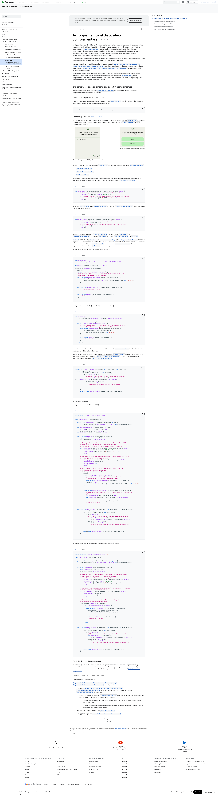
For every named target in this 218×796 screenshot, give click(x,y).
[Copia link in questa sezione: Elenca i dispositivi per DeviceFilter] (104, 117)
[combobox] (171, 2)
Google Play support (191, 766)
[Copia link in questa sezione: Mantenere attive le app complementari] (106, 676)
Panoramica (5, 11)
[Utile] (141, 29)
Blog (84, 2)
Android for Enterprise (31, 764)
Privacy (59, 772)
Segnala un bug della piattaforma (195, 761)
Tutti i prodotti (88, 784)
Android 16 (124, 764)
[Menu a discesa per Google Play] (77, 2)
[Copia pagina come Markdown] (104, 39)
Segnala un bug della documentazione (196, 764)
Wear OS (91, 764)
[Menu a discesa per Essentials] (26, 2)
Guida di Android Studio (160, 761)
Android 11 (124, 777)
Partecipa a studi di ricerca (193, 769)
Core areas (15, 7)
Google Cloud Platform (74, 784)
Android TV (92, 772)
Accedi (214, 2)
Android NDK (157, 772)
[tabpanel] (109, 195)
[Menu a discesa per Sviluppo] (63, 2)
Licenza (33, 792)
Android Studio (204, 2)
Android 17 (124, 761)
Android (27, 761)
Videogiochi (60, 761)
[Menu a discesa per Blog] (88, 2)
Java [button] (83, 186)
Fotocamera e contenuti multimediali (67, 769)
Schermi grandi (93, 761)
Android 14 (124, 769)
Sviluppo (58, 2)
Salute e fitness (61, 766)
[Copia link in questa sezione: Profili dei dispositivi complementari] (103, 661)
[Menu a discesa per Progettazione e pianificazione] (51, 2)
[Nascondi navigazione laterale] (20, 793)
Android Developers (78, 29)
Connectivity (27, 7)
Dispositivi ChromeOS (95, 766)
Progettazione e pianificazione (40, 2)
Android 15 (124, 766)
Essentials (21, 2)
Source (27, 769)
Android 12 (124, 775)
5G (58, 775)
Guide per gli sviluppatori (160, 764)
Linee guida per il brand (43, 792)
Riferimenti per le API (159, 766)
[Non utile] (144, 29)
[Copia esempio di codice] (144, 108)
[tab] (76, 186)
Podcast (27, 777)
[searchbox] (11, 16)
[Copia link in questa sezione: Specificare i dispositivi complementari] (105, 98)
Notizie (27, 772)
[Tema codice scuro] (142, 108)
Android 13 (124, 772)
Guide (15, 11)
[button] (11, 34)
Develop (5, 7)
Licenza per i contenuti (120, 728)
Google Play (71, 2)
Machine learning (62, 764)
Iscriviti (197, 792)
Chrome (54, 784)
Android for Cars (93, 769)
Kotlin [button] (76, 186)
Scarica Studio (157, 769)
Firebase (62, 784)
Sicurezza (27, 766)
